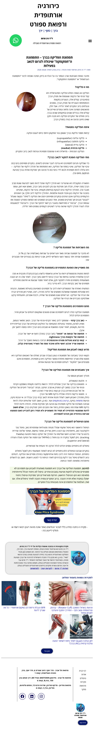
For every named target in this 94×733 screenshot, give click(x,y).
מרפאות (83, 685)
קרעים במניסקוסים (61, 400)
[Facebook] (22, 696)
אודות (83, 674)
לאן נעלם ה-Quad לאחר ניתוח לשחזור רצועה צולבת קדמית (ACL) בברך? (72, 642)
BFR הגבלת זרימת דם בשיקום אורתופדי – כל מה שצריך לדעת (24, 609)
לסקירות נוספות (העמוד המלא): (77, 577)
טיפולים (83, 678)
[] (47, 568)
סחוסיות (79, 400)
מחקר (83, 689)
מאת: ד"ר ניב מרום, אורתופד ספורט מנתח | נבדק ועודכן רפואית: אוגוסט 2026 (63, 70)
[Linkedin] (32, 696)
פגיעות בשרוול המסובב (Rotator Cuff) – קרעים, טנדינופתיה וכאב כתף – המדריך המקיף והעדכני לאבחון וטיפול (71, 610)
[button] (90, 41)
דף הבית (82, 670)
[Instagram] (41, 696)
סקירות (83, 681)
